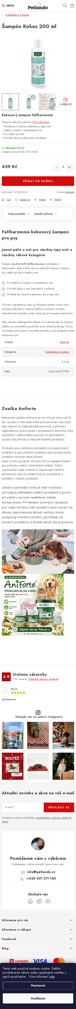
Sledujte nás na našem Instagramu (39, 716)
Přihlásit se (59, 807)
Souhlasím (38, 998)
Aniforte (69, 192)
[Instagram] (39, 901)
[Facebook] (30, 901)
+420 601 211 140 (41, 878)
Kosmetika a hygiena (57, 352)
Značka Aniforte (43, 213)
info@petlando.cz (41, 872)
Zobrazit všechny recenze (43, 679)
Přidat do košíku (38, 181)
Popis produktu (16, 213)
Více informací (40, 122)
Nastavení (38, 985)
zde (52, 977)
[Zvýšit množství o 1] (69, 167)
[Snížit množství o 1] (57, 167)
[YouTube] (48, 901)
